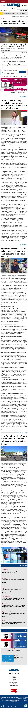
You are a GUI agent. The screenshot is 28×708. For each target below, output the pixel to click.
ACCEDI (25, 5)
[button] (14, 555)
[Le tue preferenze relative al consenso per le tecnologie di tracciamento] (25, 705)
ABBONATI (3, 1)
